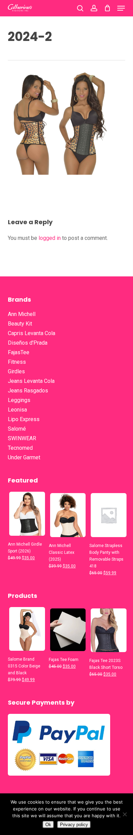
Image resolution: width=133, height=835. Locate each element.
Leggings (19, 400)
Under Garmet (24, 457)
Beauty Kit (20, 323)
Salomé (17, 429)
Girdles (16, 371)
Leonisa (17, 409)
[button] (121, 8)
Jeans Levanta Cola (31, 381)
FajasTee (18, 352)
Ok (48, 824)
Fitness (17, 362)
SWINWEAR (22, 438)
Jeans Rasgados (28, 390)
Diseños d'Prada (27, 343)
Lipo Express (24, 419)
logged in (50, 238)
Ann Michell (21, 314)
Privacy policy (74, 824)
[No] (124, 814)
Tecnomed (20, 448)
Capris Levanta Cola (31, 333)
